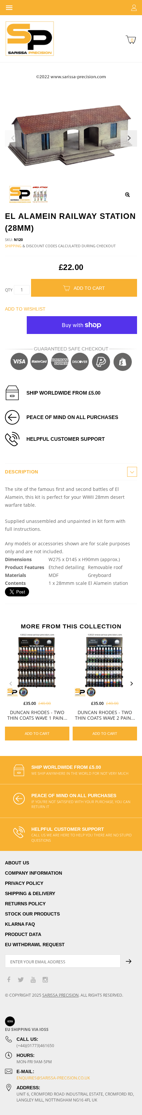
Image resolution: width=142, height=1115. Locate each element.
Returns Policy (25, 903)
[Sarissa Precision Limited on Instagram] (45, 980)
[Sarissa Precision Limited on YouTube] (33, 980)
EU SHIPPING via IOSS (27, 1029)
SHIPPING (13, 245)
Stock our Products (32, 914)
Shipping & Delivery (30, 893)
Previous (10, 684)
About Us (17, 862)
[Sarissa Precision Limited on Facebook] (8, 980)
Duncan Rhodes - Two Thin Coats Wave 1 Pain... (37, 715)
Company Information (33, 873)
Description (21, 471)
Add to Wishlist (25, 309)
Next (131, 684)
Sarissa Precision (60, 995)
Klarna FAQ (20, 924)
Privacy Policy (24, 883)
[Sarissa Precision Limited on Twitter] (21, 980)
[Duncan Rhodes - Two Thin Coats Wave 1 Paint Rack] (37, 665)
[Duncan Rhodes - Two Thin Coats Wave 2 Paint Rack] (105, 665)
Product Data (23, 934)
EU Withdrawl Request (35, 944)
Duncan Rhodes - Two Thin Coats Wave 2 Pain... (105, 715)
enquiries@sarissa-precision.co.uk (53, 1078)
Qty (9, 290)
